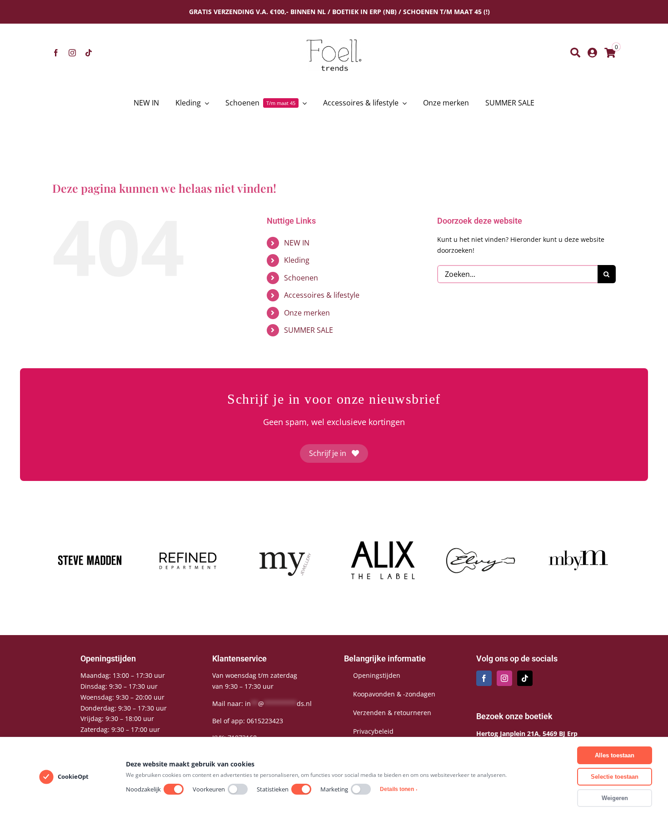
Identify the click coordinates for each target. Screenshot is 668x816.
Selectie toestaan (614, 776)
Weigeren (615, 798)
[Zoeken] (575, 52)
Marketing (334, 789)
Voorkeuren (209, 789)
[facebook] (56, 52)
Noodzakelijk (143, 789)
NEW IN (296, 243)
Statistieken (273, 789)
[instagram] (72, 52)
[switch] (174, 789)
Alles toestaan (614, 755)
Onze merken (307, 313)
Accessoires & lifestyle (321, 295)
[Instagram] (504, 678)
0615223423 (265, 720)
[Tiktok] (525, 678)
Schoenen (301, 278)
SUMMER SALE (308, 330)
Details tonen (398, 789)
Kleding (296, 260)
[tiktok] (88, 52)
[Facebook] (484, 678)
